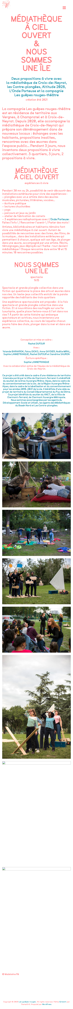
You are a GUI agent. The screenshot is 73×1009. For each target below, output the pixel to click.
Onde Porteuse (59, 219)
